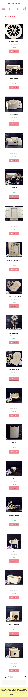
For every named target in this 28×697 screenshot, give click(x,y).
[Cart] (24, 9)
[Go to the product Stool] (14, 468)
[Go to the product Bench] (14, 395)
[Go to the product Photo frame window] (14, 213)
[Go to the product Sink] (14, 541)
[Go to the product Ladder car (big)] (14, 67)
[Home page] (14, 3)
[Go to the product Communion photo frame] (14, 249)
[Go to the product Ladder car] (14, 177)
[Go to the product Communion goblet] (14, 322)
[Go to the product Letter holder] (14, 104)
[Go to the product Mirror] (14, 432)
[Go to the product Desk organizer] (14, 140)
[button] (3, 9)
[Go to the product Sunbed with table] (14, 504)
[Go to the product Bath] (14, 577)
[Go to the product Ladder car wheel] (14, 31)
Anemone (16, 44)
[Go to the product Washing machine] (14, 614)
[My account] (17, 9)
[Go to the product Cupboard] (14, 650)
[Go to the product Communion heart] (14, 359)
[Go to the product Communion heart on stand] (14, 286)
